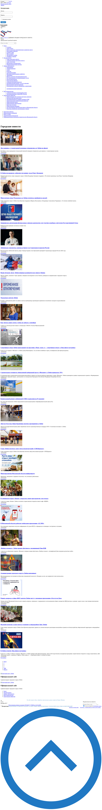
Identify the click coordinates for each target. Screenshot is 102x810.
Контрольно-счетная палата (14, 63)
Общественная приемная (13, 106)
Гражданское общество (9, 95)
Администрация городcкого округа (16, 60)
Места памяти (10, 53)
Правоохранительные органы (14, 64)
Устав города (10, 48)
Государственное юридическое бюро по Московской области (22, 107)
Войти (2, 5)
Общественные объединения (14, 103)
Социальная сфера (11, 72)
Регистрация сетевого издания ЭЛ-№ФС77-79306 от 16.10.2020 (25, 705)
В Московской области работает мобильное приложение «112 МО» (22, 523)
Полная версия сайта (6, 4)
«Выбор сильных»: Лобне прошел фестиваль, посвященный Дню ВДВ (23, 548)
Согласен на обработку (92, 706)
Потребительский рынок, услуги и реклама (18, 83)
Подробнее (3, 153)
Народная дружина (11, 104)
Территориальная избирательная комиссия (17, 100)
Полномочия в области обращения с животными (19, 86)
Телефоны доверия (11, 56)
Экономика (9, 75)
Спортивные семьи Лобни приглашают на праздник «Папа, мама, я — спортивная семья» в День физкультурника (38, 347)
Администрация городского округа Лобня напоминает (18, 573)
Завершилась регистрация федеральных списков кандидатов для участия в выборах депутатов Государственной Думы (39, 223)
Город (5, 45)
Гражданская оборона (12, 80)
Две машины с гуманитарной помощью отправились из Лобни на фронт (24, 148)
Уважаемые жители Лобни (9, 298)
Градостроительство (12, 79)
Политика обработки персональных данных (18, 108)
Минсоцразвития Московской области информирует (18, 473)
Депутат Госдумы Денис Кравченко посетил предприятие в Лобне (22, 423)
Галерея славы (10, 52)
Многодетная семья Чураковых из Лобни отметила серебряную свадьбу (24, 198)
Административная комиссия (14, 82)
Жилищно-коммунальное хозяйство (16, 74)
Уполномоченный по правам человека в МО (18, 99)
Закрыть (3, 26)
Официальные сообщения (10, 113)
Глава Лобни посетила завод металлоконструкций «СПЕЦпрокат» (22, 448)
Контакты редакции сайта (74, 707)
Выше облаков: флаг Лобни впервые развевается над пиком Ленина (23, 273)
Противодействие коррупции (14, 98)
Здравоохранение (11, 68)
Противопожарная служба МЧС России (17, 94)
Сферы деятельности (9, 66)
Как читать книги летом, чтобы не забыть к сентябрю (18, 322)
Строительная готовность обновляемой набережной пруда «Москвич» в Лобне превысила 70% (32, 372)
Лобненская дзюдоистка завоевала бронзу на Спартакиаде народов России (25, 248)
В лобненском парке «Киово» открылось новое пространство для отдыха (24, 498)
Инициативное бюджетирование (15, 84)
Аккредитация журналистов (11, 115)
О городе (9, 47)
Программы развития (12, 51)
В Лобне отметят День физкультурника (13, 651)
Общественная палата (12, 102)
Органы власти (7, 57)
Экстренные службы (12, 55)
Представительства (8, 91)
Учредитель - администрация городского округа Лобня (90, 707)
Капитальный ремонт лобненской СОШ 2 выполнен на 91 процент (22, 399)
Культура (9, 71)
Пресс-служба (7, 114)
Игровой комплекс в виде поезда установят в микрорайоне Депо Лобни (24, 624)
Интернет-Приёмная (6, 29)
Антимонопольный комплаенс (14, 88)
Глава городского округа (13, 59)
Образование (10, 67)
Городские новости (8, 111)
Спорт (8, 70)
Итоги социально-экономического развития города (20, 49)
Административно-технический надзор (17, 92)
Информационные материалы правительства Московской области (20, 117)
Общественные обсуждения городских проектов (19, 96)
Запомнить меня (6, 19)
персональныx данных (97, 706)
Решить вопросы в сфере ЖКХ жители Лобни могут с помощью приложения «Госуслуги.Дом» (31, 598)
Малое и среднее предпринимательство (17, 76)
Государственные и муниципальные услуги (18, 78)
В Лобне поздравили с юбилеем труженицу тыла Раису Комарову (22, 173)
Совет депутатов (11, 62)
